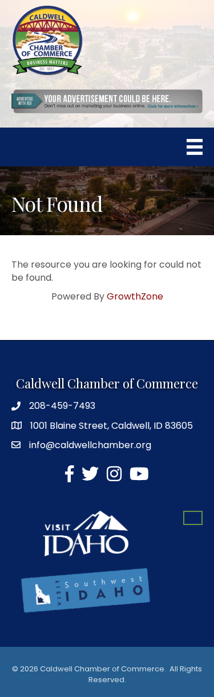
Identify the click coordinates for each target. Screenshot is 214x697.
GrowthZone (135, 296)
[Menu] (194, 147)
